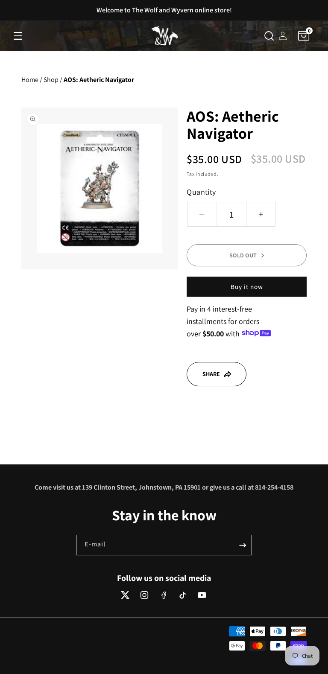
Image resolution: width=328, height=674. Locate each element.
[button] (18, 35)
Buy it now (247, 287)
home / (31, 79)
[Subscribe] (242, 545)
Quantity (201, 192)
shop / (53, 79)
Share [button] (211, 374)
